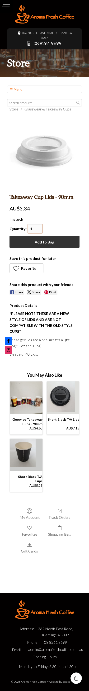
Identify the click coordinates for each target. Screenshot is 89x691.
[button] (26, 268)
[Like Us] (8, 341)
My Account (29, 517)
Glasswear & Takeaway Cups (47, 109)
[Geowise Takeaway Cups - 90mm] (26, 397)
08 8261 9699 (55, 642)
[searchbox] (44, 102)
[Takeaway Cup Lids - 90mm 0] (44, 151)
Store (13, 109)
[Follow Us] (8, 350)
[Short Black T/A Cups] (26, 455)
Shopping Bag (59, 534)
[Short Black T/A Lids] (63, 397)
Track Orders (59, 517)
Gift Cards (29, 551)
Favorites (29, 534)
